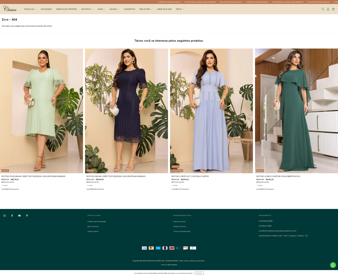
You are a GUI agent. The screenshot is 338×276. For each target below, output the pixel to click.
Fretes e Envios (179, 221)
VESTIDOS (86, 9)
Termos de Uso (179, 226)
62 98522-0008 (265, 226)
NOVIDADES (46, 9)
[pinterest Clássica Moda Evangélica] (27, 216)
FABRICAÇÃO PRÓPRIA (66, 9)
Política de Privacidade (97, 221)
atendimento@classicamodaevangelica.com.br (278, 231)
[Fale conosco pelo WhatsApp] (333, 265)
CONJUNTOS (129, 9)
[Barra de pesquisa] (322, 9)
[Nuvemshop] (169, 265)
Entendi (199, 273)
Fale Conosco (93, 226)
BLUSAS (113, 9)
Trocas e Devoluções (182, 231)
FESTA (179, 9)
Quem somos (93, 231)
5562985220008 (266, 221)
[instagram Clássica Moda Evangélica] (5, 216)
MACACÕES (145, 9)
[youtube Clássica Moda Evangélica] (19, 216)
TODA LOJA (29, 9)
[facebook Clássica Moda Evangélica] (12, 216)
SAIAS (101, 9)
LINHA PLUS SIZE (164, 9)
